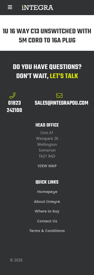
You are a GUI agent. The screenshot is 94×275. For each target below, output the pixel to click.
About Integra (47, 201)
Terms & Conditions (47, 231)
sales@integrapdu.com (61, 103)
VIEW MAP (47, 166)
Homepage (47, 192)
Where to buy (47, 211)
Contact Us (47, 221)
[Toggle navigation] (10, 7)
